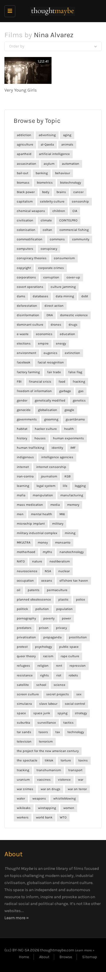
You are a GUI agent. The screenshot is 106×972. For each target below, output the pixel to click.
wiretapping (47, 808)
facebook (23, 362)
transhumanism (49, 770)
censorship (80, 201)
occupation (25, 581)
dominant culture (30, 325)
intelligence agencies (57, 457)
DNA (50, 315)
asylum (49, 164)
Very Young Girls (20, 90)
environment (26, 353)
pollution (42, 609)
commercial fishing (74, 230)
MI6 (62, 514)
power (66, 618)
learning (23, 486)
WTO (63, 817)
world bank (44, 817)
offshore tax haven (73, 581)
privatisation (26, 637)
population (64, 609)
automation (70, 164)
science (59, 685)
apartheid (24, 154)
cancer (78, 192)
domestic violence (74, 315)
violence (64, 780)
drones (56, 325)
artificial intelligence (54, 154)
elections (24, 343)
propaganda (52, 637)
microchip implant (31, 524)
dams (21, 296)
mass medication (30, 505)
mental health (41, 514)
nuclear (64, 571)
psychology (43, 647)
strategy (81, 713)
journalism (49, 476)
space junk (41, 713)
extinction (72, 353)
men (20, 514)
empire (43, 343)
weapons (39, 798)
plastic (63, 599)
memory (73, 505)
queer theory (26, 656)
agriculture (25, 144)
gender (22, 400)
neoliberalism (59, 561)
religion (43, 666)
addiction (24, 135)
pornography (26, 618)
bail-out (22, 173)
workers (23, 817)
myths (47, 552)
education (67, 334)
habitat (22, 429)
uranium (23, 780)
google (69, 410)
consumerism (64, 258)
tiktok (49, 760)
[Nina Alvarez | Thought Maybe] (51, 11)
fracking (79, 382)
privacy (61, 628)
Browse (65, 957)
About (44, 957)
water (21, 798)
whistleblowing (64, 798)
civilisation (25, 220)
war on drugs (50, 789)
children (58, 211)
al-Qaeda (47, 144)
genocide (24, 410)
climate (46, 220)
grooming (51, 419)
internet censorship (51, 467)
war (80, 780)
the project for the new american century (48, 751)
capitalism (25, 201)
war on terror (77, 789)
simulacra (24, 704)
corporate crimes (51, 268)
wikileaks (24, 808)
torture (66, 760)
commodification (29, 239)
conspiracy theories (32, 258)
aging (67, 135)
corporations (26, 277)
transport (75, 770)
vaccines (44, 780)
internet (23, 467)
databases (40, 296)
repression (77, 666)
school (41, 685)
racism (48, 656)
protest (22, 647)
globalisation (47, 410)
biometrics (45, 183)
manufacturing (71, 495)
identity (57, 448)
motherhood (26, 552)
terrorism (46, 741)
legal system (46, 486)
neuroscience (27, 571)
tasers (43, 732)
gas (81, 391)
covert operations (30, 287)
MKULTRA (23, 542)
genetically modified (50, 400)
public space (69, 647)
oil (18, 590)
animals (67, 144)
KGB (67, 476)
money (43, 542)
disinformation (28, 315)
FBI (19, 382)
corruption (51, 277)
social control (75, 704)
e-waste (23, 334)
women (68, 808)
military (57, 524)
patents (33, 590)
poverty (48, 618)
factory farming (28, 372)
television (24, 741)
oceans (46, 581)
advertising (47, 135)
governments (27, 419)
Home (24, 957)
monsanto (62, 542)
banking (42, 173)
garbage (65, 391)
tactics (68, 723)
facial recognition (51, 362)
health (69, 429)
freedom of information (34, 391)
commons (57, 239)
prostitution (78, 637)
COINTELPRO (68, 220)
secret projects (57, 694)
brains (61, 192)
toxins (83, 760)
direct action (54, 306)
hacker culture (46, 429)
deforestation (27, 306)
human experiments (68, 438)
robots (73, 675)
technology (75, 732)
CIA (74, 211)
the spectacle (27, 760)
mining (70, 533)
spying (62, 713)
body (45, 192)
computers (25, 249)
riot (58, 675)
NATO (21, 561)
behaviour (62, 173)
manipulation (43, 495)
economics (44, 334)
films (78, 868)
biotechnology (70, 183)
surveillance (46, 723)
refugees (23, 666)
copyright (24, 268)
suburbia (23, 723)
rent (59, 666)
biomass (23, 183)
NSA (48, 571)
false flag (75, 372)
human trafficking (30, 448)
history (22, 438)
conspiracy (49, 249)
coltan (47, 230)
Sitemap (89, 957)
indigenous (25, 457)
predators (24, 628)
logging (80, 486)
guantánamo (75, 419)
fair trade (54, 372)
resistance (25, 675)
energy (61, 343)
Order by (16, 46)
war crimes (25, 789)
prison (44, 628)
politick (22, 609)
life (65, 486)
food (62, 382)
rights (44, 675)
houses (40, 438)
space (21, 713)
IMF (73, 448)
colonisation (26, 230)
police (80, 599)
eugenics (50, 353)
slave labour (48, 704)
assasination (26, 164)
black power (26, 192)
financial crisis (40, 382)
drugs (73, 325)
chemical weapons (31, 211)
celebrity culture (52, 201)
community (80, 239)
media (55, 505)
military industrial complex (37, 533)
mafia (21, 495)
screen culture (28, 694)
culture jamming (63, 287)
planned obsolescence (34, 599)
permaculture (57, 590)
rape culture (70, 656)
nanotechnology (71, 552)
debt (84, 296)
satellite (23, 685)
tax (57, 732)
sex (79, 694)
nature (37, 561)
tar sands (24, 732)
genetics (79, 400)
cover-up (73, 277)
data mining (65, 296)
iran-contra (25, 476)
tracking (23, 770)
